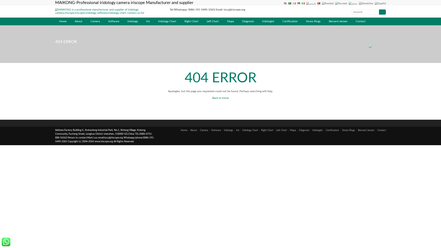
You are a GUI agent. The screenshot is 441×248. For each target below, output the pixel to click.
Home (62, 21)
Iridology (132, 21)
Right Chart (191, 21)
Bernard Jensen (338, 21)
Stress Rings (313, 21)
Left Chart (213, 21)
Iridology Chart (167, 21)
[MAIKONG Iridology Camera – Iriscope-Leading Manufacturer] (105, 16)
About (78, 21)
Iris (148, 21)
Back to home (220, 98)
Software (113, 21)
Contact (361, 21)
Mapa (230, 21)
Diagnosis (248, 21)
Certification (290, 21)
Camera (95, 21)
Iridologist (268, 21)
